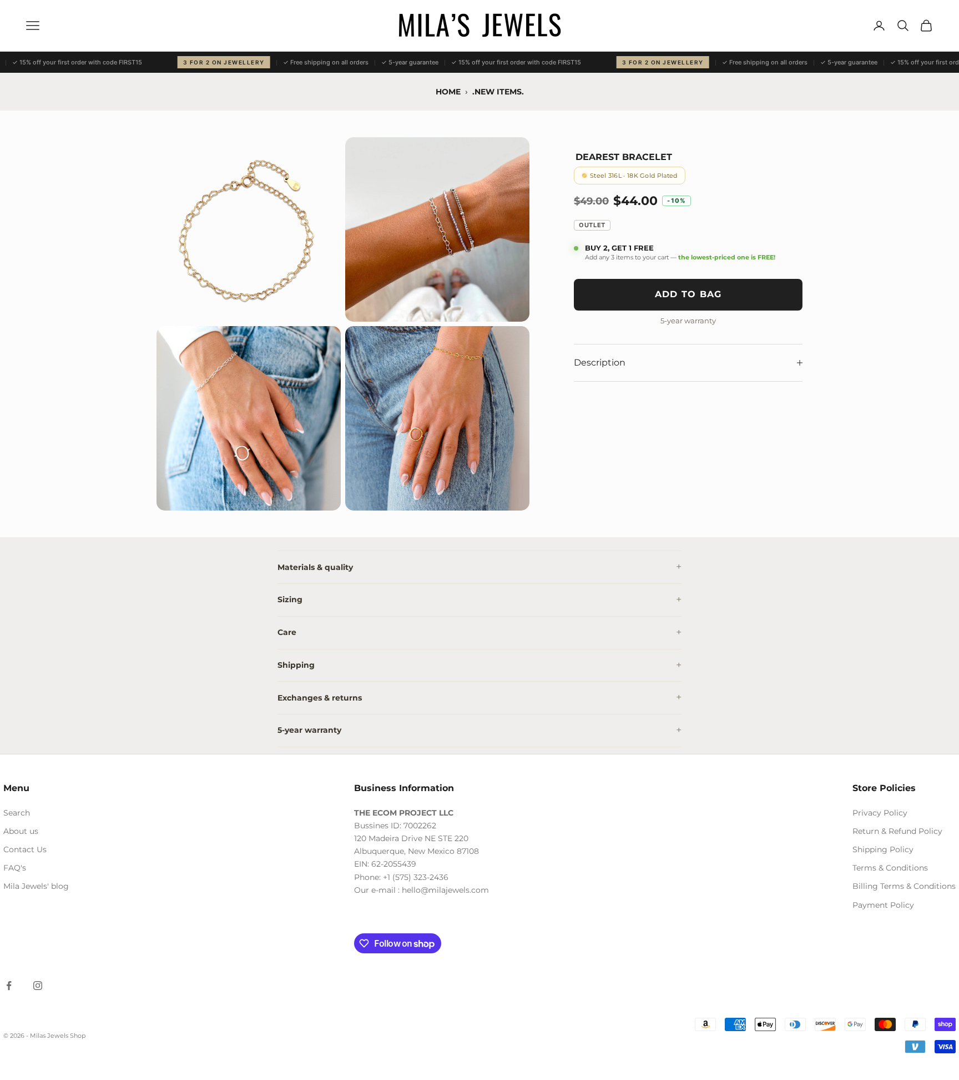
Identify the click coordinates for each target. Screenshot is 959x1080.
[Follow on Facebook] (8, 985)
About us (20, 831)
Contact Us (25, 849)
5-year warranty (309, 730)
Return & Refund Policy (897, 831)
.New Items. (498, 92)
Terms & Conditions (890, 868)
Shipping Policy (882, 849)
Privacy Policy (879, 813)
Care (286, 632)
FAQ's (14, 868)
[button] (249, 229)
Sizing (289, 599)
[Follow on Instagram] (37, 985)
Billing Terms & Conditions (904, 886)
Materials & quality (315, 567)
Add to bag (688, 294)
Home (448, 92)
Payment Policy (883, 905)
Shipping (296, 665)
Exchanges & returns (319, 698)
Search (16, 813)
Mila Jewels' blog (36, 886)
